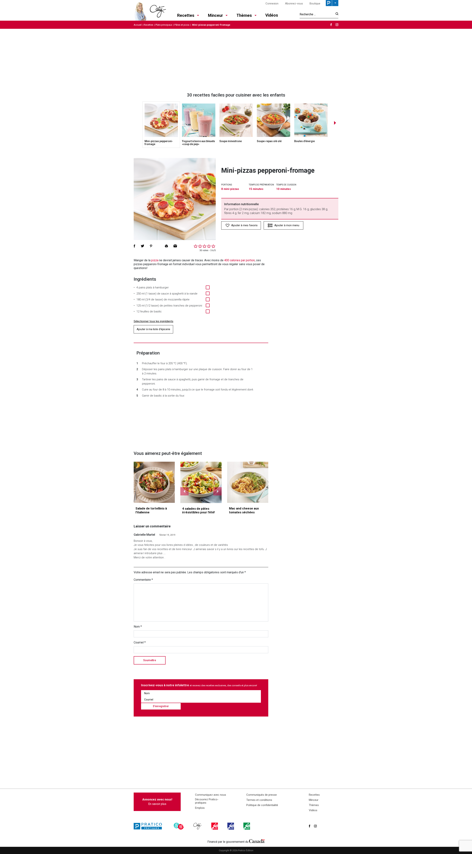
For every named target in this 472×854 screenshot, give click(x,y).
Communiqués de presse (261, 794)
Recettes (185, 15)
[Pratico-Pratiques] (149, 826)
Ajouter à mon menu (286, 225)
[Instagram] (337, 24)
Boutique (315, 3)
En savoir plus (157, 802)
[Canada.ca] (257, 841)
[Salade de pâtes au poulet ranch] (201, 482)
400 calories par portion (239, 260)
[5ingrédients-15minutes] (179, 826)
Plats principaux (163, 24)
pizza (154, 260)
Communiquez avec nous (210, 794)
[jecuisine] (215, 826)
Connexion (272, 3)
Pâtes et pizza (181, 24)
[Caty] (198, 826)
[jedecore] (231, 826)
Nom (138, 626)
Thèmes (244, 15)
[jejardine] (247, 826)
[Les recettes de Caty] (150, 10)
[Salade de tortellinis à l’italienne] (154, 482)
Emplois (200, 808)
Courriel (140, 642)
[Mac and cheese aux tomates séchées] (247, 482)
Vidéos (271, 15)
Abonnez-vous (294, 3)
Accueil (138, 24)
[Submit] (335, 14)
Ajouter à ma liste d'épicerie (153, 329)
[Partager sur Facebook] (134, 246)
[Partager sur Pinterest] (151, 246)
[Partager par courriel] (175, 246)
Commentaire (143, 579)
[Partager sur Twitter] (142, 246)
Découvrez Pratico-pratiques (206, 801)
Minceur (215, 15)
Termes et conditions (259, 800)
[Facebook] (331, 24)
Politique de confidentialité (262, 805)
